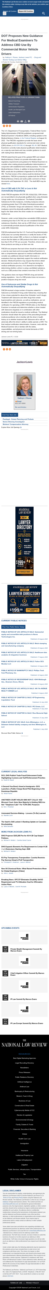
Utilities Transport (13, 104)
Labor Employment (14, 112)
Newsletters (24, 1068)
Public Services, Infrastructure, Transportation (24, 1169)
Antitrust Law (24, 1087)
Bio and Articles (20, 407)
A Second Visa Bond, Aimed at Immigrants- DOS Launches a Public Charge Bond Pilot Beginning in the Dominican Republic (23, 788)
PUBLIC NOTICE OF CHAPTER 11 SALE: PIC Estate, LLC (23, 706)
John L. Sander (8, 873)
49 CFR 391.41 (19, 145)
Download (26, 121)
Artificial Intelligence (24, 1082)
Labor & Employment (24, 1160)
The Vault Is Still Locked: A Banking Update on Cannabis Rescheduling (23, 823)
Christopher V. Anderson (11, 862)
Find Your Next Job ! (9, 415)
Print (18, 121)
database (6, 1202)
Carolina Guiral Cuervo (24, 840)
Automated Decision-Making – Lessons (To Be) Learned (23, 813)
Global (24, 1134)
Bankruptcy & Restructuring (24, 1091)
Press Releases (24, 1072)
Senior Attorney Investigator (14, 422)
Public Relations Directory (24, 1077)
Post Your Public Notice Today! (13, 627)
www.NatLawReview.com (10, 1204)
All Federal (11, 115)
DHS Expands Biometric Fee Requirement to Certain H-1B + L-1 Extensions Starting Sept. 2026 (24, 848)
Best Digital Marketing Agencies (24, 1058)
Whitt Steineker (8, 826)
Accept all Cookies (9, 11)
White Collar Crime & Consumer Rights (24, 1179)
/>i (29, 121)
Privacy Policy (18, 1197)
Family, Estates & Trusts (24, 1124)
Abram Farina (8, 793)
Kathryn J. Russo (11, 57)
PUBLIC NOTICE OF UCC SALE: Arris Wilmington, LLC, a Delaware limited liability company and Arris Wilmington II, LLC (23, 724)
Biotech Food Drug (14, 101)
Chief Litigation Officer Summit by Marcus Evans (27, 974)
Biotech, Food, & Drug (24, 1096)
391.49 (34, 145)
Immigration (24, 1143)
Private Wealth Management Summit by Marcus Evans (26, 950)
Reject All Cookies (26, 11)
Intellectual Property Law (24, 1155)
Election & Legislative (24, 1115)
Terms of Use (7, 1197)
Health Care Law (24, 1139)
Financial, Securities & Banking (24, 1129)
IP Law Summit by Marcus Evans (23, 999)
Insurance (24, 1150)
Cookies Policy (7, 7)
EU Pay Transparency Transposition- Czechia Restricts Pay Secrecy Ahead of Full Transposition (23, 859)
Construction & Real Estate (24, 1105)
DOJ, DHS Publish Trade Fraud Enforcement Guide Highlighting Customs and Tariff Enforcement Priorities (23, 776)
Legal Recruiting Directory (24, 1063)
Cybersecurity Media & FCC (24, 1110)
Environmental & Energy (24, 1120)
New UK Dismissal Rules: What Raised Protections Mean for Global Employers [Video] (24, 870)
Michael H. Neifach (9, 840)
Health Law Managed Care (16, 109)
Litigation (24, 1165)
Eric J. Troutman (9, 807)
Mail (22, 121)
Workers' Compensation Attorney (15, 424)
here (8, 184)
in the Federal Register (28, 138)
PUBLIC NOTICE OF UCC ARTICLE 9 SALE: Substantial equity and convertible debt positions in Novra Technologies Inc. (22, 634)
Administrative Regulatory (16, 107)
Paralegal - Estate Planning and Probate (18, 419)
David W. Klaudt (9, 780)
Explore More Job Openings (10, 427)
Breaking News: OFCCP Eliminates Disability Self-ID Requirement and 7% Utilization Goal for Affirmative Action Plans (22, 882)
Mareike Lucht (8, 815)
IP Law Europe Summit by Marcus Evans (26, 1023)
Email (19, 401)
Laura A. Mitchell (25, 862)
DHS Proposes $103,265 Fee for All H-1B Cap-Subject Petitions (22, 837)
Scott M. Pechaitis (20, 886)
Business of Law (24, 1101)
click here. (10, 1276)
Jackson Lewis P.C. (25, 57)
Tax (24, 1174)
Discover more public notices (11, 733)
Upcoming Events (10, 928)
